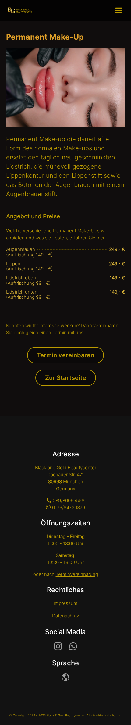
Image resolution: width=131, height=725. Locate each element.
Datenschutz (65, 616)
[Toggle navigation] (120, 10)
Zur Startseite (65, 377)
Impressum (65, 603)
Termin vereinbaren (65, 355)
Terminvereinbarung (77, 574)
